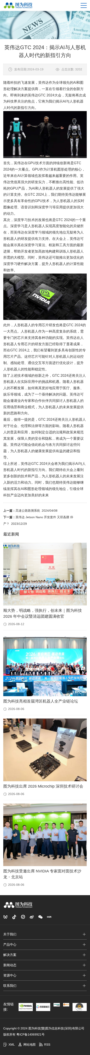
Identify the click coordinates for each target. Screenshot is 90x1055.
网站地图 (29, 1044)
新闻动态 (9, 965)
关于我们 (9, 934)
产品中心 (9, 944)
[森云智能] (57, 1004)
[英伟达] (26, 1007)
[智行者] (66, 1004)
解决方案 (9, 955)
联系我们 (9, 985)
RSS (47, 1044)
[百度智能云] (43, 1007)
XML (12, 1044)
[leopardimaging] (80, 1007)
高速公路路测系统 (28, 510)
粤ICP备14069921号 (30, 1034)
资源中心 (9, 975)
